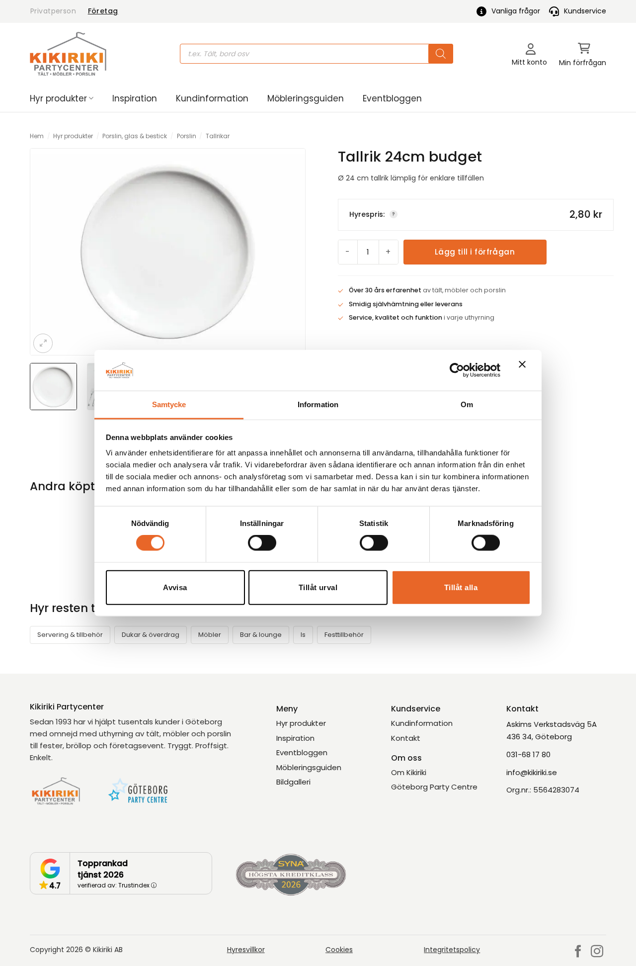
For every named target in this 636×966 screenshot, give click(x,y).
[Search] (440, 54)
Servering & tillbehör (70, 634)
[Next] (289, 251)
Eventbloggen (392, 98)
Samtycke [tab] (169, 404)
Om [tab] (467, 404)
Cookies (339, 950)
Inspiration (134, 98)
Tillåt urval (318, 587)
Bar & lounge (261, 634)
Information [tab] (318, 404)
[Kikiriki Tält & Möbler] (68, 54)
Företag (103, 11)
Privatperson (53, 11)
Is (303, 634)
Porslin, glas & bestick (134, 136)
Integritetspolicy (452, 950)
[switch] (262, 543)
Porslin (186, 136)
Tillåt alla (460, 587)
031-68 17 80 (528, 754)
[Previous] (45, 251)
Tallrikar (218, 136)
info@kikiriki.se (531, 772)
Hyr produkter (58, 98)
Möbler (209, 634)
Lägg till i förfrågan (475, 252)
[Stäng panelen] (525, 370)
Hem (37, 136)
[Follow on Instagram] (597, 952)
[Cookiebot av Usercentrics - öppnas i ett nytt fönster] (456, 369)
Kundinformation (212, 98)
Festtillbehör (344, 634)
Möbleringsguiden (305, 98)
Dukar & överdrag (150, 634)
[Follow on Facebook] (578, 952)
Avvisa (175, 587)
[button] (582, 54)
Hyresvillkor (246, 950)
